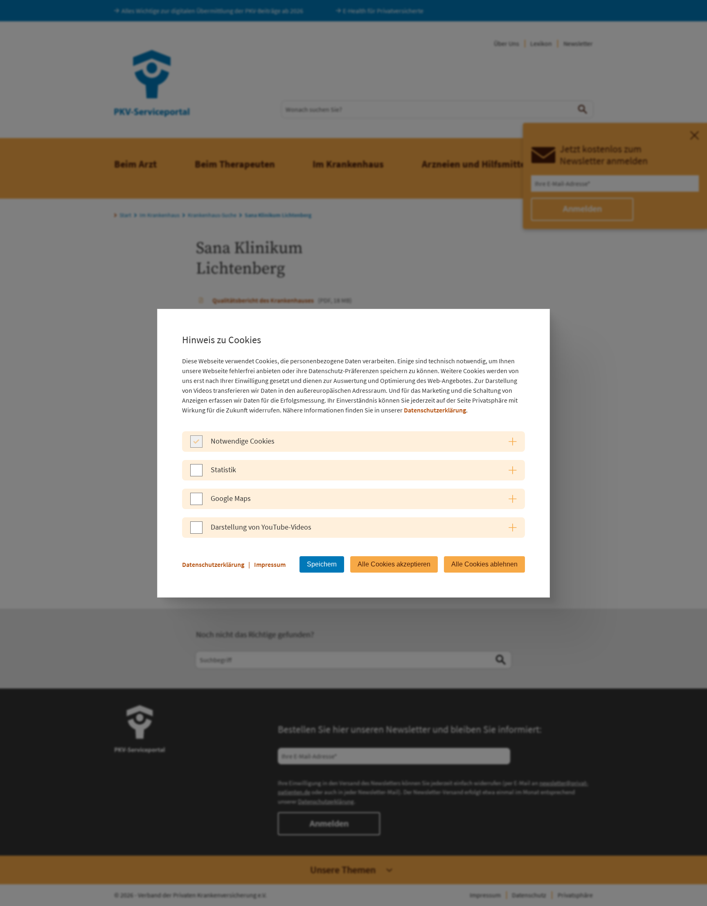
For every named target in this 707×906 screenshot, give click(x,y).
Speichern (322, 564)
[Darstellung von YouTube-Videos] (196, 531)
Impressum (270, 564)
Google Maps (231, 498)
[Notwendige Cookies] (196, 445)
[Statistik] (196, 474)
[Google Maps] (196, 502)
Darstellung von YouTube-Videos (261, 527)
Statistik (223, 469)
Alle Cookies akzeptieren (394, 564)
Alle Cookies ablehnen (484, 564)
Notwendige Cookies (243, 441)
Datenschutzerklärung (435, 410)
